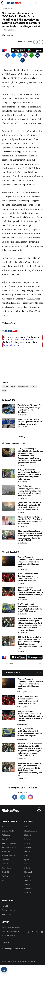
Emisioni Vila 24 (8, 831)
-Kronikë (10, 8)
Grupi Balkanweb (11, 345)
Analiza (27, 876)
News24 (5, 906)
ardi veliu (5, 386)
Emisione (27, 892)
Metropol (28, 872)
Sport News (6, 868)
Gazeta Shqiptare (8, 910)
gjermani (13, 386)
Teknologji (28, 880)
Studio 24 (5, 872)
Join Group (26, 339)
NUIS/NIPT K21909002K (11, 932)
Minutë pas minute (31, 831)
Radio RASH (6, 914)
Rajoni (26, 855)
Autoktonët (6, 827)
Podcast (5, 864)
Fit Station (6, 835)
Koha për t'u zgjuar (9, 843)
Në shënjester (7, 851)
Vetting (4, 880)
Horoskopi (28, 888)
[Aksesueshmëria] (4, 969)
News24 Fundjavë (8, 855)
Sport (26, 859)
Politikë (27, 839)
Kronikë (27, 843)
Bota (26, 864)
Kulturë (27, 868)
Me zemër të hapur (9, 847)
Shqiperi (33, 386)
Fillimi (4, 8)
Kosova (27, 851)
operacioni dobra (23, 386)
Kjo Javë (5, 839)
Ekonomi (27, 847)
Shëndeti (27, 884)
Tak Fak (5, 876)
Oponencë (5, 859)
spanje (4, 390)
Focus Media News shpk (11, 927)
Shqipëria (27, 835)
